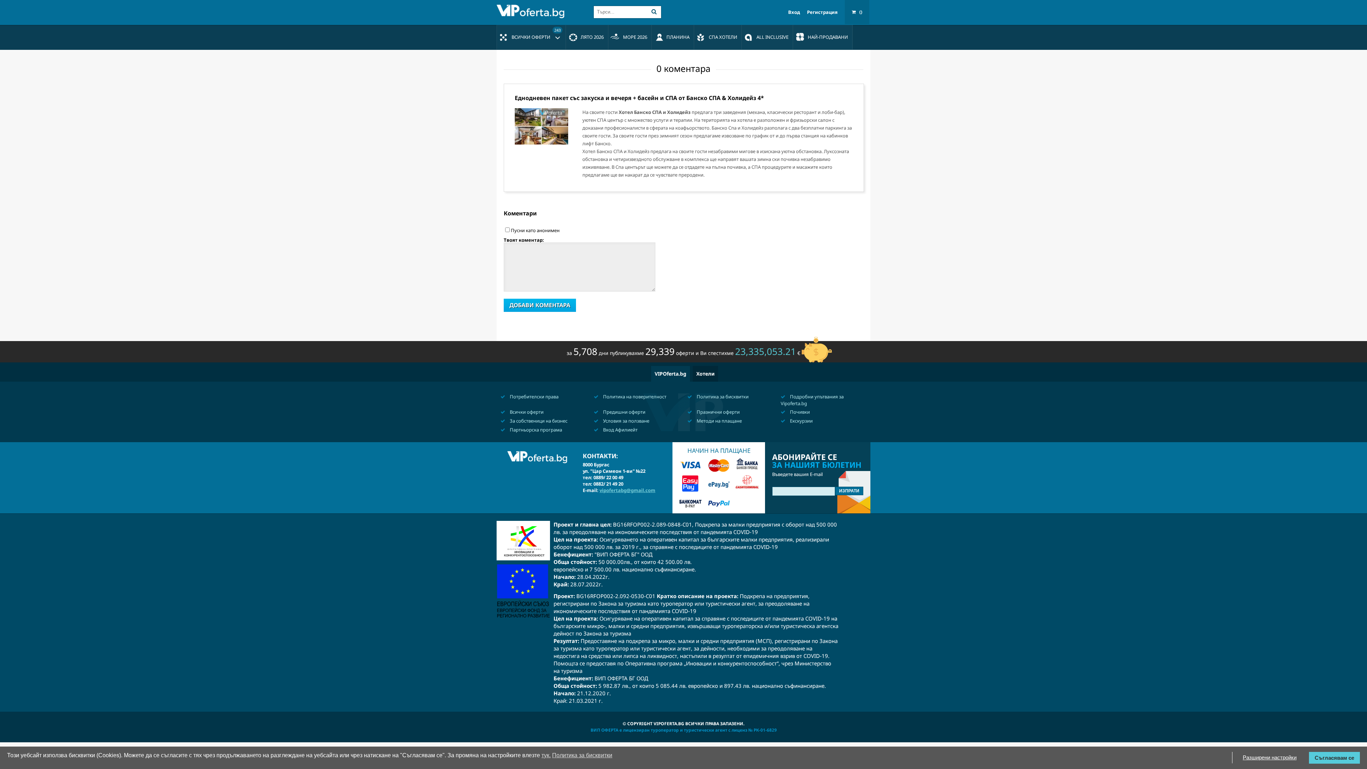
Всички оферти (536, 33)
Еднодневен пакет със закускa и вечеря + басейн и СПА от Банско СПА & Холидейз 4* (639, 98)
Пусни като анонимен (535, 230)
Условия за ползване (625, 421)
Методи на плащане (719, 421)
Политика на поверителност (634, 396)
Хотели (705, 373)
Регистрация (822, 12)
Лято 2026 (592, 37)
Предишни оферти (623, 412)
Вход (794, 12)
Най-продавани (828, 37)
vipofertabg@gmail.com (627, 490)
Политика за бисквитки (722, 396)
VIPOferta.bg (670, 373)
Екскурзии (801, 421)
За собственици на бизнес (538, 421)
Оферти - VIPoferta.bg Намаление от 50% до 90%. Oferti (532, 11)
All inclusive (772, 37)
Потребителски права (534, 396)
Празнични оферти (718, 412)
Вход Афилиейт (620, 430)
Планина (678, 37)
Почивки (799, 412)
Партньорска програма (535, 430)
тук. (546, 755)
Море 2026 (635, 37)
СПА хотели (723, 37)
